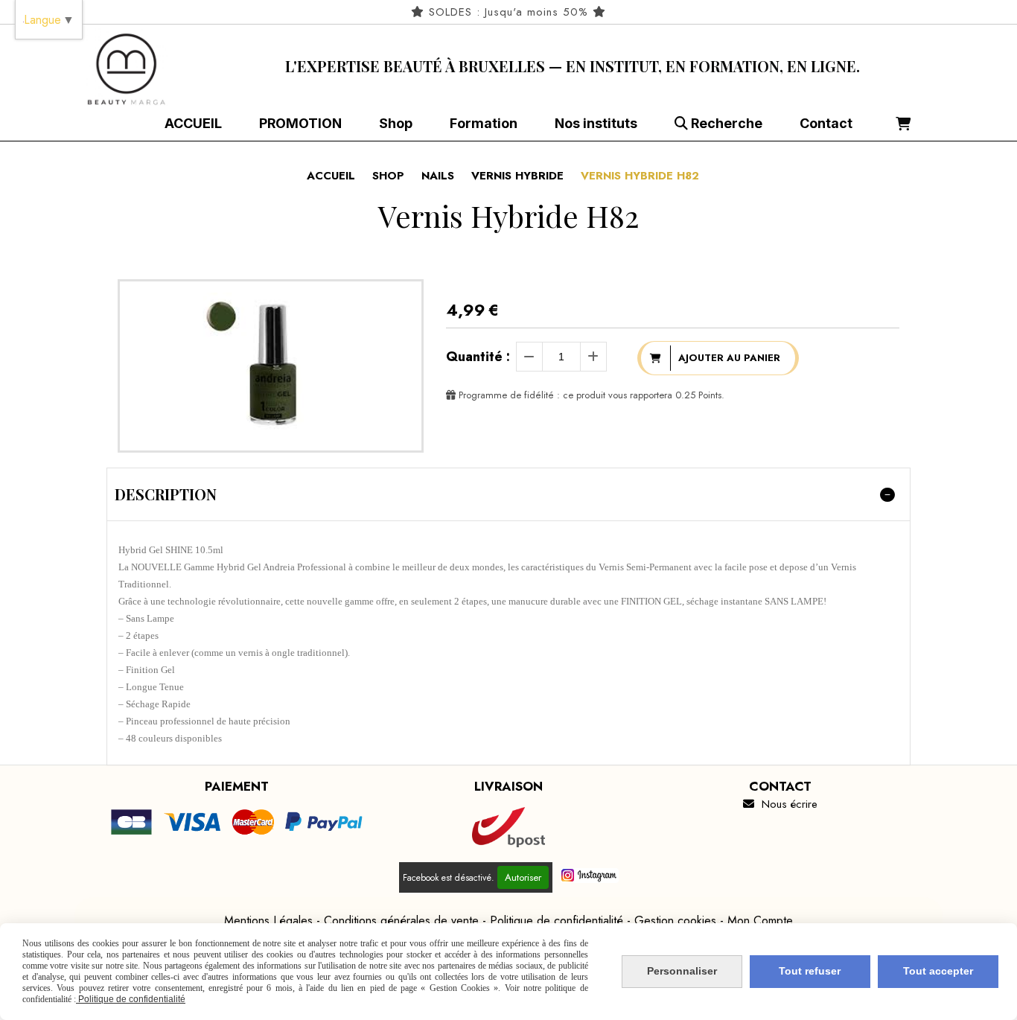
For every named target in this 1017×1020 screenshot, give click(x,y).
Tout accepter (938, 971)
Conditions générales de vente (401, 920)
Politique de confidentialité (556, 920)
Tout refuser (810, 971)
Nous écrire (780, 804)
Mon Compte (760, 920)
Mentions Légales (268, 920)
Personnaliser (682, 971)
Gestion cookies (675, 920)
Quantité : (478, 356)
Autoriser (523, 877)
